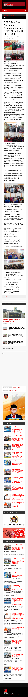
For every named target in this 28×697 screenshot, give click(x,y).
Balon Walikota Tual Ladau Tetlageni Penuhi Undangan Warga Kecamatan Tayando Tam (16, 335)
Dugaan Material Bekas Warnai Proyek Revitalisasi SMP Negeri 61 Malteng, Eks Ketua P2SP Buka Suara (17, 438)
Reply (14, 36)
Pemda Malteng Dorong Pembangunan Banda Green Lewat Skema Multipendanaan (17, 462)
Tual (12, 15)
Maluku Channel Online (16, 694)
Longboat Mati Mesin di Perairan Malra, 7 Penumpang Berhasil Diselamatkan (17, 504)
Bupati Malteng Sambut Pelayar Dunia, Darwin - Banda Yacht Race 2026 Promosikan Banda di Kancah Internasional (17, 480)
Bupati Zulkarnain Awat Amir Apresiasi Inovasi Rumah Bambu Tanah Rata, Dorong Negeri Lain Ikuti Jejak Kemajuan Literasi (17, 429)
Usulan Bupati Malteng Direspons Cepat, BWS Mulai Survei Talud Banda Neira (17, 654)
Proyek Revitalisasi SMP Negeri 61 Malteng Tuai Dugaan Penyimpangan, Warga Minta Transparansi (17, 488)
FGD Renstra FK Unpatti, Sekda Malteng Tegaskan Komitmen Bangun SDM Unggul (17, 471)
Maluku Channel (16, 387)
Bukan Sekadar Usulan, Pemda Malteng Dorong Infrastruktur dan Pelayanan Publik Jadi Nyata (17, 447)
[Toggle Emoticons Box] (3, 353)
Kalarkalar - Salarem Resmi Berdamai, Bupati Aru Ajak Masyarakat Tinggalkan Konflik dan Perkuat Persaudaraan (17, 497)
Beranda (6, 15)
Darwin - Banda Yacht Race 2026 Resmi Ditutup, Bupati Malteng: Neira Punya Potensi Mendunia (16, 455)
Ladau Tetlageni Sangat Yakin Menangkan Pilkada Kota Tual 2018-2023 (15, 342)
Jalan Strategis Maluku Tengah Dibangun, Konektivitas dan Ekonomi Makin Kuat (17, 642)
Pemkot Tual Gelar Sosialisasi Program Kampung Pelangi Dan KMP (16, 329)
